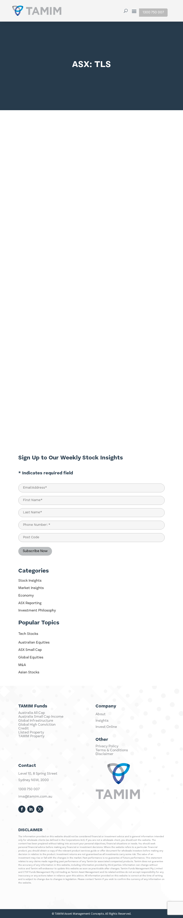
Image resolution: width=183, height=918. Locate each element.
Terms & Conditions (112, 750)
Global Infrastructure (35, 721)
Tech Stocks (28, 634)
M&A (22, 665)
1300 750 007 (153, 12)
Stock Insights (30, 581)
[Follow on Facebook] (21, 809)
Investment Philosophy (37, 610)
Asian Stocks (28, 672)
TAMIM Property (31, 736)
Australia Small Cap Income (40, 717)
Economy (26, 595)
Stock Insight (147, 130)
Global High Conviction (37, 725)
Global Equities (30, 657)
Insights (102, 721)
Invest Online (106, 727)
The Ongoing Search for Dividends (56, 399)
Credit (23, 728)
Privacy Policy (107, 746)
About (101, 714)
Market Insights (31, 588)
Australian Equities (34, 642)
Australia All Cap (31, 713)
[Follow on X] (39, 809)
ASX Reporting (30, 603)
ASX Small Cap (30, 650)
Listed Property (31, 732)
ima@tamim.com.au (35, 796)
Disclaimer (104, 754)
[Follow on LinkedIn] (30, 809)
